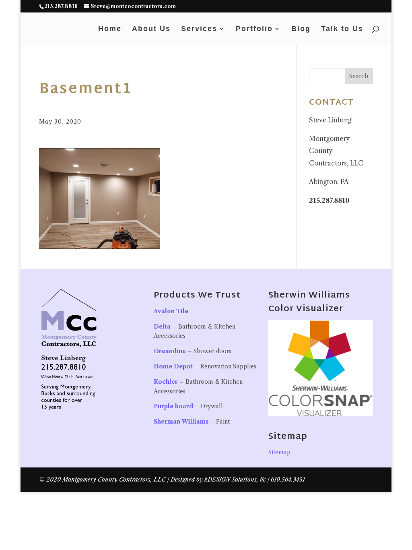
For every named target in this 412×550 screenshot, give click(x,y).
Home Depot (173, 366)
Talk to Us (342, 29)
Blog (301, 29)
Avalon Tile (171, 311)
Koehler (166, 381)
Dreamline (170, 351)
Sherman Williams (181, 421)
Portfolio (254, 29)
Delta (162, 326)
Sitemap (279, 452)
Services (199, 29)
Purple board (173, 406)
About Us (151, 29)
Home (110, 29)
